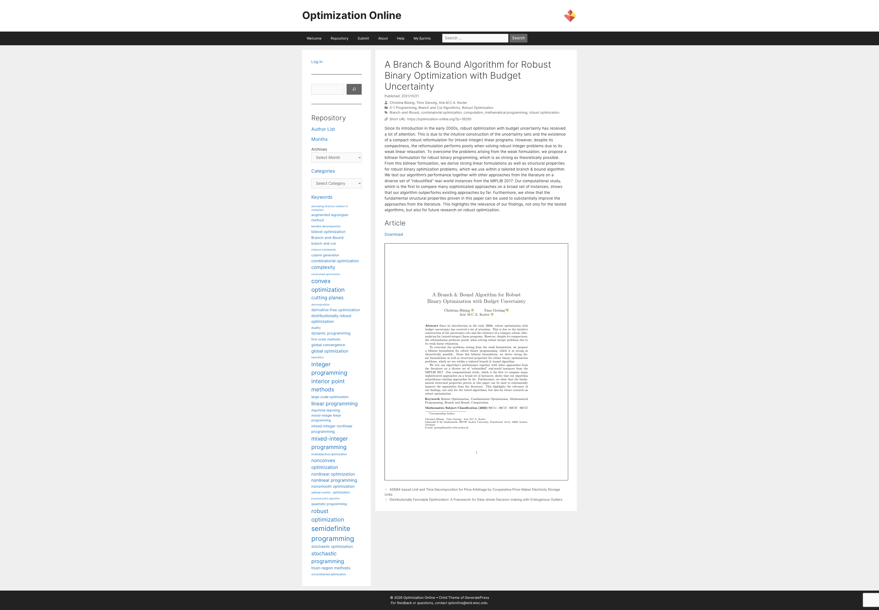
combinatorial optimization (441, 112)
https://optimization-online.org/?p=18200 (439, 119)
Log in (317, 61)
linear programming (334, 403)
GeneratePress (477, 597)
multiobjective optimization (329, 454)
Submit (363, 38)
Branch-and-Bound (404, 112)
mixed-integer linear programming (326, 418)
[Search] (354, 89)
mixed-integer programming (329, 442)
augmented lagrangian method (329, 217)
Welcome (314, 38)
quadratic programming (329, 504)
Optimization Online (352, 15)
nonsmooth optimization (333, 486)
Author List (323, 129)
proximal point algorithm (325, 498)
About (383, 38)
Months (319, 139)
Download (394, 234)
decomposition (320, 304)
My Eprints (422, 38)
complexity (323, 267)
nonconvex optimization (324, 464)
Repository (339, 38)
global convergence (328, 345)
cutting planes (327, 297)
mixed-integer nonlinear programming (332, 429)
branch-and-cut (323, 243)
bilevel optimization (328, 231)
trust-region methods (330, 568)
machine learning (325, 410)
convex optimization (328, 285)
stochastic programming (327, 557)
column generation (325, 255)
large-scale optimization (329, 397)
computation (473, 112)
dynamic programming (330, 333)
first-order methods (325, 339)
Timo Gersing (426, 102)
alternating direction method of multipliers (329, 208)
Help (400, 38)
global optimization (329, 350)
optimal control (320, 492)
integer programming (329, 368)
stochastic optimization (332, 546)
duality (316, 327)
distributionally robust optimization (331, 318)
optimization (341, 492)
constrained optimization (325, 274)
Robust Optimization (477, 108)
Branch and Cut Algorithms (439, 108)
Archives (319, 149)
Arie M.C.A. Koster (453, 102)
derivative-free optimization (335, 310)
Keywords (321, 197)
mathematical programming (506, 112)
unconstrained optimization (328, 574)
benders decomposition (326, 226)
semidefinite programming (332, 533)
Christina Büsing (402, 102)
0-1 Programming (403, 108)
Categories (323, 171)
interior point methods (328, 385)
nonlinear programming (334, 480)
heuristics (317, 357)
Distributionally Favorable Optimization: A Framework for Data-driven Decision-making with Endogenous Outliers (476, 499)
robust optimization (544, 112)
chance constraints (323, 249)
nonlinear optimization (333, 473)
